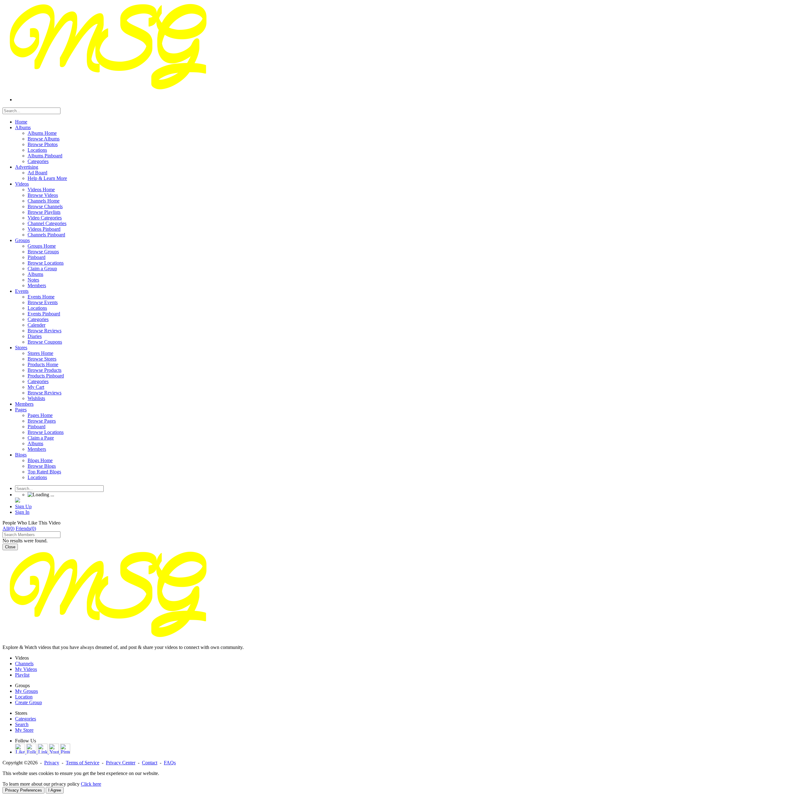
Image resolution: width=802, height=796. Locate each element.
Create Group (28, 702)
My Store (24, 730)
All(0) (8, 528)
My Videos (26, 669)
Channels (24, 663)
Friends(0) (26, 528)
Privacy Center (120, 762)
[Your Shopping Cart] (17, 500)
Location (24, 696)
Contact (149, 762)
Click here (91, 784)
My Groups (26, 691)
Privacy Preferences (23, 790)
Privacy (51, 762)
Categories (25, 718)
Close (10, 547)
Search (22, 724)
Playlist (22, 674)
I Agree (54, 790)
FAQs (170, 762)
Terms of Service (82, 762)
